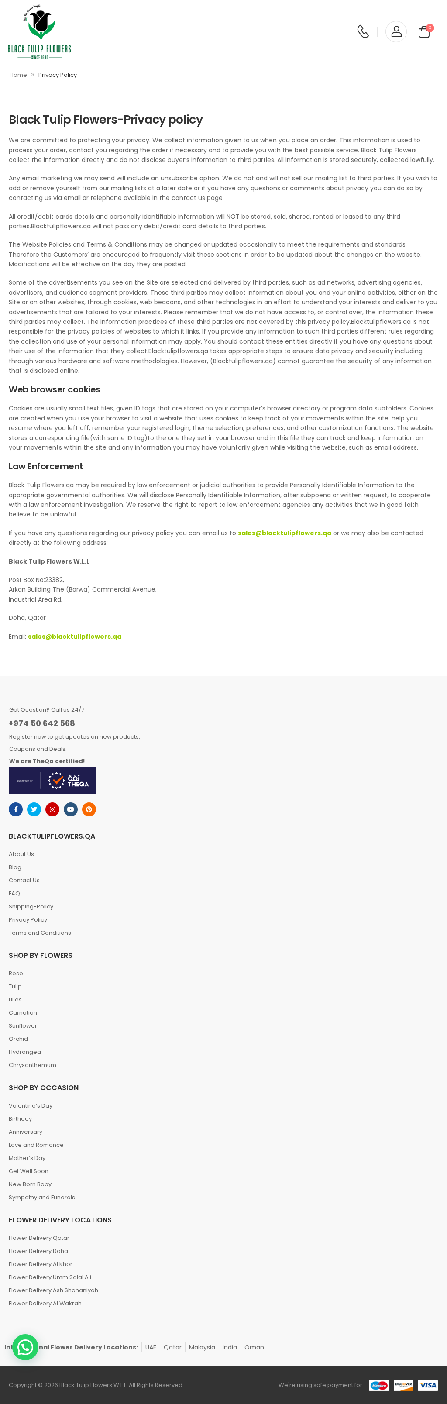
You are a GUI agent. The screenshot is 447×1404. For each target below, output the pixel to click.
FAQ (14, 893)
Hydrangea (25, 1052)
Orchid (18, 1039)
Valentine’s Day (30, 1105)
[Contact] (363, 31)
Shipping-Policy (31, 906)
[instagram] (52, 809)
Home (18, 75)
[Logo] (39, 31)
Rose (16, 973)
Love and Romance (36, 1145)
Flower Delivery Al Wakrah (45, 1303)
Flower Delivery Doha (38, 1251)
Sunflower (23, 1026)
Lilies (15, 999)
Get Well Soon (28, 1171)
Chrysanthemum (32, 1065)
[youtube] (71, 809)
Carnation (23, 1012)
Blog (15, 867)
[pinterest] (89, 809)
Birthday (20, 1119)
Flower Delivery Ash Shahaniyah (53, 1290)
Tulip (15, 986)
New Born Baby (30, 1184)
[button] (25, 1347)
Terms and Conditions (40, 933)
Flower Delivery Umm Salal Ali (50, 1277)
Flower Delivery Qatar (39, 1238)
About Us (21, 854)
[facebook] (16, 809)
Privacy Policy (28, 919)
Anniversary (25, 1132)
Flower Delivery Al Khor (40, 1264)
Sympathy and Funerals (42, 1197)
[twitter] (34, 809)
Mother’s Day (27, 1158)
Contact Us (24, 880)
